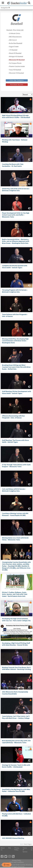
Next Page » (28, 844)
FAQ (9, 848)
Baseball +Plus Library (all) (15, 30)
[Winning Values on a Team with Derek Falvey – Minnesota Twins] (16, 527)
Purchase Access (16, 84)
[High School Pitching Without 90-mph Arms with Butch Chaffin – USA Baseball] (16, 105)
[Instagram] (9, 856)
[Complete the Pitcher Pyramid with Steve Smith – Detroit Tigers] (16, 255)
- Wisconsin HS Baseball (16, 73)
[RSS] (13, 856)
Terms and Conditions (16, 862)
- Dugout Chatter (13, 46)
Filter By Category (17, 80)
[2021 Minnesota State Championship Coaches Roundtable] (16, 681)
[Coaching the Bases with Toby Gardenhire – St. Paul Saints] (16, 154)
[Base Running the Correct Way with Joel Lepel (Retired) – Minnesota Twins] (16, 730)
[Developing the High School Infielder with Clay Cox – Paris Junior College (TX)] (16, 608)
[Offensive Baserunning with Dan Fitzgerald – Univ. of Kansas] (16, 405)
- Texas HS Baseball (14, 70)
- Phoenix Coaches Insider (16, 66)
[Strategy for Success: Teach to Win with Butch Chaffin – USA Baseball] (16, 755)
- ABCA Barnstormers (15, 36)
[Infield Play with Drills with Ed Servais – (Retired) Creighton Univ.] (16, 178)
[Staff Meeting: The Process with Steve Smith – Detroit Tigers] (16, 430)
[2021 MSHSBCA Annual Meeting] (16, 828)
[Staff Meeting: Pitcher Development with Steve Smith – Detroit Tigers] (16, 381)
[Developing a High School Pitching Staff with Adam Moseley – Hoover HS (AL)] (16, 633)
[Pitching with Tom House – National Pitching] (16, 129)
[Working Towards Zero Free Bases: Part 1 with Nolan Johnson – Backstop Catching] (16, 657)
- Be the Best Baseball (15, 43)
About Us (3, 849)
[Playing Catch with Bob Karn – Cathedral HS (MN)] (16, 803)
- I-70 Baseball (12, 50)
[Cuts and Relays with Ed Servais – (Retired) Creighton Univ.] (16, 479)
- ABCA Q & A (12, 40)
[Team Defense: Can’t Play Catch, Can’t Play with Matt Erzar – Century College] (16, 706)
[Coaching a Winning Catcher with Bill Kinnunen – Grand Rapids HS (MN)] (16, 503)
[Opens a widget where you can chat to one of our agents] (6, 865)
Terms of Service (25, 850)
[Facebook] (2, 856)
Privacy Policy (16, 849)
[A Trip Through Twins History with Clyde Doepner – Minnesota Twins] (16, 454)
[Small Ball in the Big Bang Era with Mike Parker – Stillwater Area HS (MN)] (16, 779)
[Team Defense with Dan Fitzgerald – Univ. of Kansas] (16, 304)
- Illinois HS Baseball (14, 53)
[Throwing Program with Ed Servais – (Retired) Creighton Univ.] (16, 280)
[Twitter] (5, 856)
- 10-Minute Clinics (14, 33)
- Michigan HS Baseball (15, 56)
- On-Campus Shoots (14, 63)
